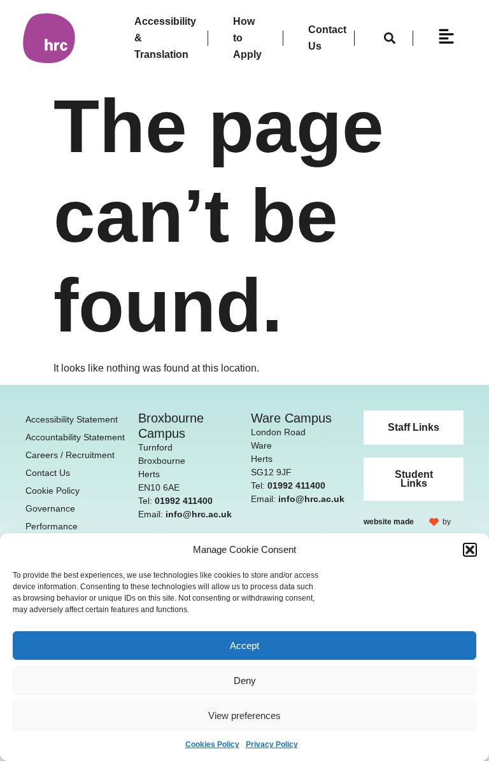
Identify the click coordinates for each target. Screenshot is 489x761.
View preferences (244, 715)
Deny (245, 680)
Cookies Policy (212, 744)
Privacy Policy (272, 744)
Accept (244, 645)
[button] (470, 549)
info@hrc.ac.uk (199, 514)
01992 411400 (184, 501)
